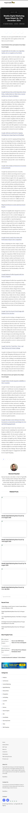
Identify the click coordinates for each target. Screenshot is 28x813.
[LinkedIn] (17, 31)
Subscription (5, 754)
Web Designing (6, 727)
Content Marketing (7, 684)
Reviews (4, 707)
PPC (4, 704)
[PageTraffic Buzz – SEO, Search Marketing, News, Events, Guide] (9, 2)
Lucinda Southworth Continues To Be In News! (13, 657)
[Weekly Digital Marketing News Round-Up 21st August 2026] (14, 505)
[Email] (21, 31)
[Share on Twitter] (10, 31)
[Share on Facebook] (6, 31)
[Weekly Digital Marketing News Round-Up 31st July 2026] (14, 576)
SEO (4, 714)
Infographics (5, 694)
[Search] (24, 2)
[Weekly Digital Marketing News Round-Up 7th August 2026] (14, 552)
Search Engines (6, 710)
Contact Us (5, 751)
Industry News (13, 12)
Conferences (5, 680)
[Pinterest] (14, 31)
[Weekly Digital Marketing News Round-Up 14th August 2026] (14, 528)
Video (4, 723)
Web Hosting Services (7, 756)
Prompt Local (5, 758)
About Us (4, 749)
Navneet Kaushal (9, 23)
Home (4, 742)
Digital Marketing (6, 687)
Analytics (5, 677)
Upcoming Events (6, 720)
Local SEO (5, 700)
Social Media (5, 717)
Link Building (5, 697)
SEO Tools (5, 747)
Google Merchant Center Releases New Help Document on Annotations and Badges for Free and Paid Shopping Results (13, 422)
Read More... (5, 776)
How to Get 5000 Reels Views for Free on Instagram (19, 641)
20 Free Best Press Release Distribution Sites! (19, 650)
